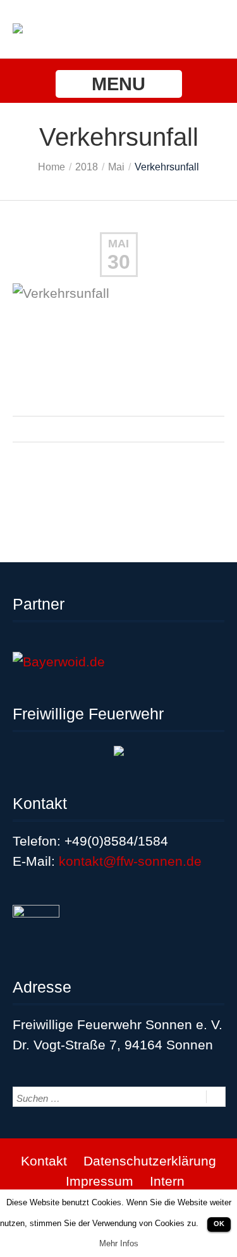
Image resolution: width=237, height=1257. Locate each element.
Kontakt (44, 1161)
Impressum (99, 1181)
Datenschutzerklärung (149, 1161)
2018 (86, 167)
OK (219, 1223)
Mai (116, 167)
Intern (167, 1181)
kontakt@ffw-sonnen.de (130, 861)
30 (118, 262)
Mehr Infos (118, 1243)
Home (51, 167)
